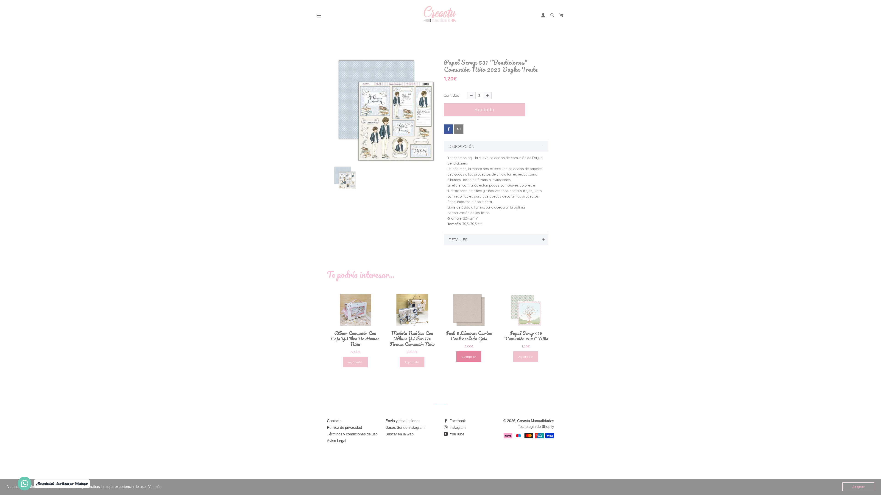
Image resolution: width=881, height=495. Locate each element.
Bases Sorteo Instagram (404, 427)
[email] (458, 129)
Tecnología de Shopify (536, 427)
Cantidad (451, 95)
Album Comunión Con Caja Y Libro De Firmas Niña (355, 338)
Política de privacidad (344, 427)
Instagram (457, 427)
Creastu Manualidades (535, 421)
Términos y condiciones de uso (352, 434)
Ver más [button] (155, 487)
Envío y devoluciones (402, 421)
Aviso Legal (336, 441)
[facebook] (448, 129)
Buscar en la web (399, 434)
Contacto (334, 421)
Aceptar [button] (858, 487)
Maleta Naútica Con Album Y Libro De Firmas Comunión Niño (412, 338)
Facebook (457, 421)
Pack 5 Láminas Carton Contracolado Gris (469, 335)
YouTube (456, 434)
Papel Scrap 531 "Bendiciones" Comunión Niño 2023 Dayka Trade (491, 66)
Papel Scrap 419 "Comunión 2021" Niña (525, 335)
